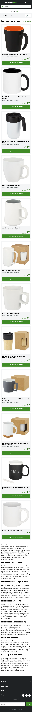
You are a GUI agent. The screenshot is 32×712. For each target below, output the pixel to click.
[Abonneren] (29, 704)
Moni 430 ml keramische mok (11, 185)
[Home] (2, 15)
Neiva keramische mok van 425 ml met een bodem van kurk (15, 443)
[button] (2, 2)
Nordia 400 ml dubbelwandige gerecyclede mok (15, 141)
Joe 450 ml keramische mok (11, 228)
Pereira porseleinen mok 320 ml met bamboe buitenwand (13, 356)
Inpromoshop (18, 709)
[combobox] (16, 6)
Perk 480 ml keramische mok (11, 270)
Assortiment (5, 686)
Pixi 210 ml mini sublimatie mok (12, 530)
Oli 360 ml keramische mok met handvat (14, 54)
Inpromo (3, 681)
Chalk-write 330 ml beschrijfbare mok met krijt (15, 488)
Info (2, 691)
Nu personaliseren (17, 62)
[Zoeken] (3, 6)
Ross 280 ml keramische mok (11, 313)
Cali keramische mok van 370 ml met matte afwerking (16, 399)
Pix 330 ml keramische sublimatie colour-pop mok (15, 97)
